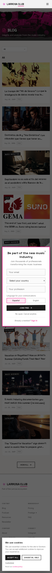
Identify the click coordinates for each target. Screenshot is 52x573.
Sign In (34, 321)
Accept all (12, 557)
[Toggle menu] (47, 4)
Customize (9, 563)
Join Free (24, 308)
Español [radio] (16, 300)
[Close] (45, 251)
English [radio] (36, 300)
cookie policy (17, 567)
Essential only (31, 557)
